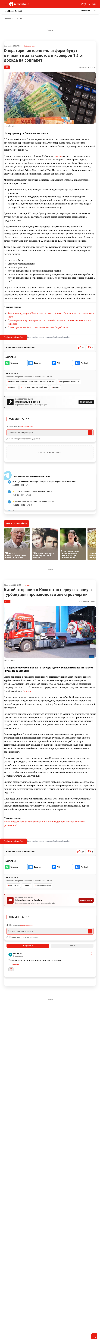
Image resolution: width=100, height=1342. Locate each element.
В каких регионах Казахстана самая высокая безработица (38, 327)
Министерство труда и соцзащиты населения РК (31, 382)
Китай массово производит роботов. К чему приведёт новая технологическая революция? (44, 823)
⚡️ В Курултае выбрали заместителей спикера (32, 491)
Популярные (28, 946)
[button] (88, 10)
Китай (27, 886)
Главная (7, 18)
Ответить (15, 964)
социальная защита (69, 382)
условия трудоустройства (35, 387)
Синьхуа (27, 691)
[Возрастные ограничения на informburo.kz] (83, 4)
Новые (72, 946)
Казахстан (14, 886)
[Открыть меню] (6, 4)
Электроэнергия (43, 886)
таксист (13, 387)
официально (30, 46)
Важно (56, 387)
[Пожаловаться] (92, 953)
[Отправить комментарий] (90, 432)
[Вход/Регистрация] (88, 4)
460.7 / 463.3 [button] (14, 11)
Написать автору (88, 67)
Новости (18, 18)
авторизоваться (26, 426)
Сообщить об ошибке (13, 337)
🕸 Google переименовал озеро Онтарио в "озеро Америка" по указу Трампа (44, 481)
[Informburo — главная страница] (20, 4)
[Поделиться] (94, 1336)
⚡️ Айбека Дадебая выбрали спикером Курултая (33, 501)
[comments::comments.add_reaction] (11, 969)
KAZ (94, 4)
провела (58, 156)
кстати (27, 585)
